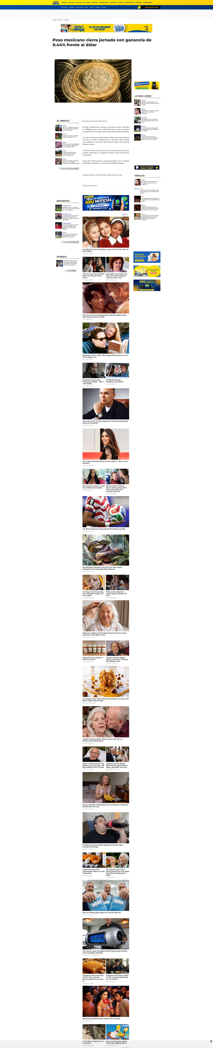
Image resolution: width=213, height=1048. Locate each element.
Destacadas (80, 7)
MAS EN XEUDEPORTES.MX (70, 242)
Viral (86, 7)
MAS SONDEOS (71, 270)
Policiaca (121, 2)
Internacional (104, 2)
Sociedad (139, 2)
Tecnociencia (147, 2)
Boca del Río (80, 2)
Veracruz (71, 2)
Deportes (113, 2)
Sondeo (103, 7)
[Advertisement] (68, 184)
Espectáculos (130, 2)
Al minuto (64, 7)
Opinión (97, 7)
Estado (88, 2)
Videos (92, 7)
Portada (64, 2)
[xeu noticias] (56, 2)
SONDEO (62, 256)
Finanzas (72, 7)
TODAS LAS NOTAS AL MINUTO (69, 168)
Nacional (95, 2)
